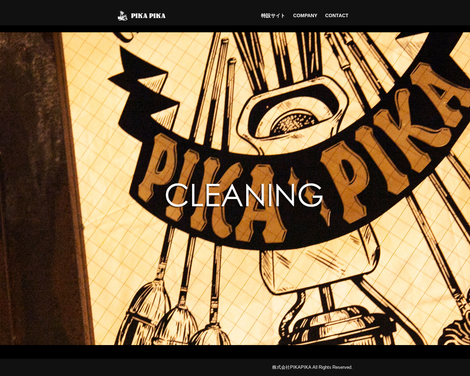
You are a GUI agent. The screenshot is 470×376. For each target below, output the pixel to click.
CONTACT (337, 15)
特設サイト (273, 15)
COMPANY (305, 15)
